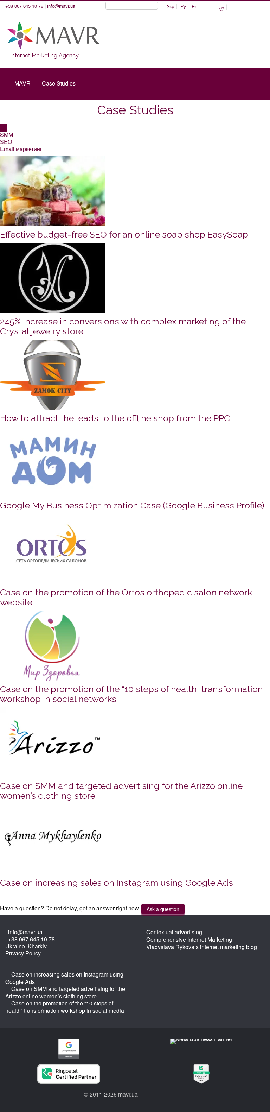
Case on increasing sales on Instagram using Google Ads (116, 882)
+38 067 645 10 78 (24, 5)
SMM (6, 135)
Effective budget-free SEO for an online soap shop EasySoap (124, 234)
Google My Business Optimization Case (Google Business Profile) (132, 505)
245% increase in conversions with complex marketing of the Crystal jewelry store (123, 326)
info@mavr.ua (61, 5)
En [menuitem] (195, 6)
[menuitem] (170, 6)
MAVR (22, 83)
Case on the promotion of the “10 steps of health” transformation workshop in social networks (131, 694)
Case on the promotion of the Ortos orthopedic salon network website (126, 597)
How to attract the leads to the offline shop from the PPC (115, 418)
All (3, 128)
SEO (6, 142)
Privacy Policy (23, 953)
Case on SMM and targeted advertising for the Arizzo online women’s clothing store (121, 791)
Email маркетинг (21, 149)
